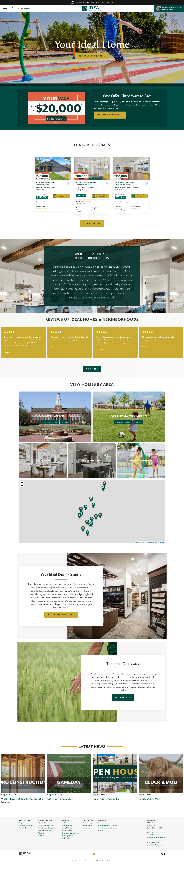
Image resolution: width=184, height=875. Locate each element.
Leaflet (136, 542)
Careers (100, 830)
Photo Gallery (87, 823)
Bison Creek (134, 208)
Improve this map (159, 542)
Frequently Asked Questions (156, 837)
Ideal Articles (66, 838)
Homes (65, 422)
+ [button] (22, 482)
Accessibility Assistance (154, 845)
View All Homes (92, 223)
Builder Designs (107, 861)
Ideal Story (65, 823)
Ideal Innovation (67, 825)
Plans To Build (23, 828)
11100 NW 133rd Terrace (124, 183)
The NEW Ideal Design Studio (47, 828)
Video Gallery (87, 825)
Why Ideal (41, 823)
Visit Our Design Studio (61, 615)
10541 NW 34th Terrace (45, 183)
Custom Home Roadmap (46, 825)
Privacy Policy (151, 840)
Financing (41, 833)
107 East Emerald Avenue (86, 183)
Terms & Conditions (153, 842)
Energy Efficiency (67, 828)
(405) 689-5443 (157, 828)
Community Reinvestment (70, 833)
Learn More (121, 698)
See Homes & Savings (108, 115)
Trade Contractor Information (108, 828)
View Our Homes (25, 820)
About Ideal (65, 820)
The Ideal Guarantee (44, 830)
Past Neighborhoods (153, 835)
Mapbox (142, 542)
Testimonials (42, 836)
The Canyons (96, 210)
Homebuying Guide (68, 836)
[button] (13, 8)
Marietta (117, 208)
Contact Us (102, 820)
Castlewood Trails (41, 208)
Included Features (67, 830)
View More (92, 369)
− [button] (22, 485)
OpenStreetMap (150, 542)
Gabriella (78, 210)
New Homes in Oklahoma (92, 56)
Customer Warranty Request (107, 825)
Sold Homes (151, 832)
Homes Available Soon (26, 825)
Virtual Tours (87, 828)
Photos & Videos (88, 820)
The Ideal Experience (45, 820)
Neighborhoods (50, 422)
